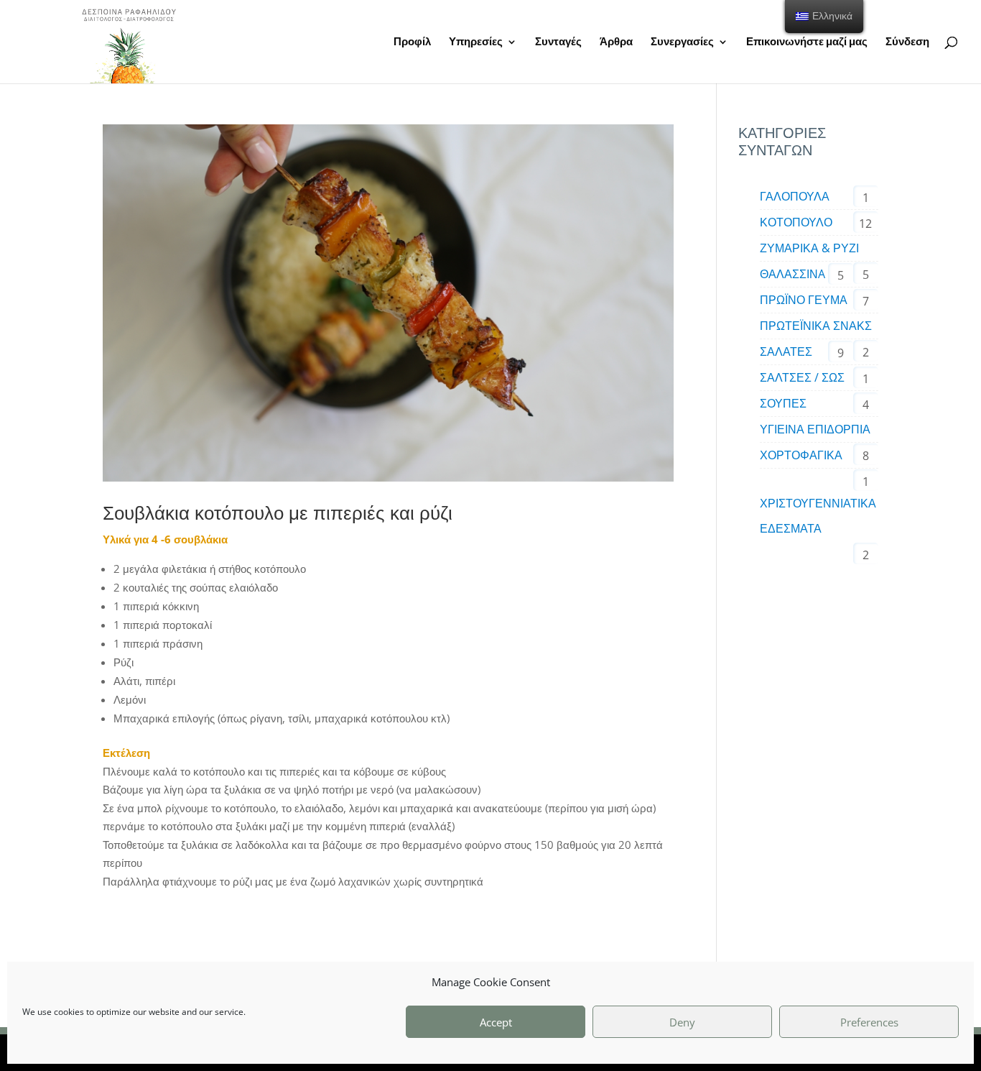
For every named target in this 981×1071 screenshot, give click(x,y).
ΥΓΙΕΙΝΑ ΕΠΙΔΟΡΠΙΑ (815, 429)
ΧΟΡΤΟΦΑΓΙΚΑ (801, 455)
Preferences (869, 1022)
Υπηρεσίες (476, 42)
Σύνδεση (907, 42)
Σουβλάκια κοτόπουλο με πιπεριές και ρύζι (277, 512)
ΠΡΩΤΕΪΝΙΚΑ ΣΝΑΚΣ (816, 326)
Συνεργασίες (682, 42)
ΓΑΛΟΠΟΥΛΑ (794, 196)
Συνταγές (558, 42)
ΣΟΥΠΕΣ (783, 403)
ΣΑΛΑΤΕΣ (786, 351)
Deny (682, 1022)
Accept (496, 1022)
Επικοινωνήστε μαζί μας (807, 42)
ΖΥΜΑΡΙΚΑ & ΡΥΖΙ (809, 248)
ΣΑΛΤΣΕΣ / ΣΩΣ (802, 377)
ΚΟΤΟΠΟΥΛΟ (796, 222)
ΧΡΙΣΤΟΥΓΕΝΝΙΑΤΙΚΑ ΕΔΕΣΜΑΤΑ (818, 515)
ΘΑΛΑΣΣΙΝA (792, 274)
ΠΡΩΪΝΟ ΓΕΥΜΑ (803, 300)
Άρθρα (616, 42)
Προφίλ (412, 42)
